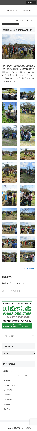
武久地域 (7, 409)
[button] (33, 336)
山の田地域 (8, 399)
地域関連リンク (7, 371)
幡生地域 (16, 24)
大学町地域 (8, 390)
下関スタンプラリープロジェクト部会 (15, 376)
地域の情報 (7, 24)
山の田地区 (8, 395)
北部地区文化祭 (9, 385)
